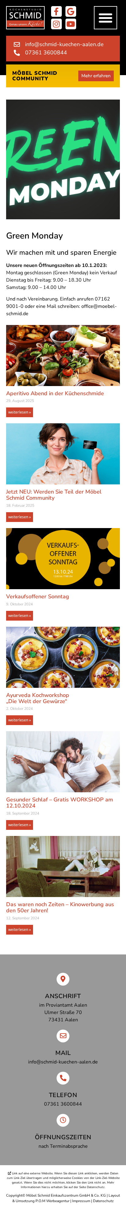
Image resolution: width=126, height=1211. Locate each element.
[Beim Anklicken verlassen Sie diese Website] (56, 11)
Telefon (63, 1095)
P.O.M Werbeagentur (52, 1200)
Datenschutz (103, 1200)
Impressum (81, 1200)
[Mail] (63, 1036)
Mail (63, 1053)
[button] (105, 17)
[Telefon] (63, 1078)
